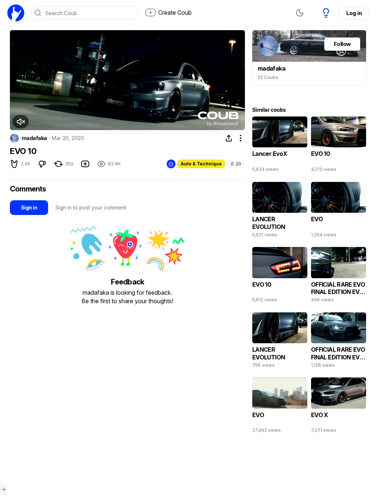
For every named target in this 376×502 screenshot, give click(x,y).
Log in (354, 13)
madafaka (34, 138)
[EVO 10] (338, 145)
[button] (20, 121)
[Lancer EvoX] (279, 145)
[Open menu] (3, 489)
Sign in (29, 207)
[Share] (228, 138)
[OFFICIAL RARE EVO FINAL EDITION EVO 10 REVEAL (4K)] (338, 276)
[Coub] (15, 12)
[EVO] (338, 211)
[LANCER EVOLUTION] (279, 211)
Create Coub (175, 12)
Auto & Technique (201, 163)
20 (236, 164)
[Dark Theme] (300, 13)
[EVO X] (338, 406)
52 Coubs (268, 77)
